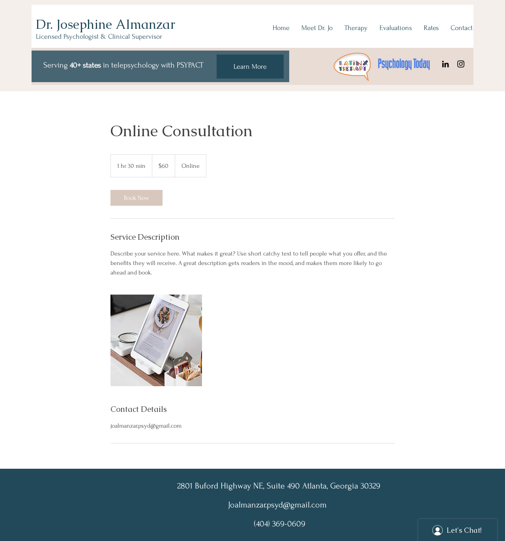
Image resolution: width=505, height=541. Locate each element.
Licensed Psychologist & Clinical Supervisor (99, 36)
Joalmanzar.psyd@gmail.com (277, 504)
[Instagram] (461, 64)
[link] (136, 198)
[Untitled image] (156, 340)
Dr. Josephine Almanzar (105, 24)
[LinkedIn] (445, 64)
